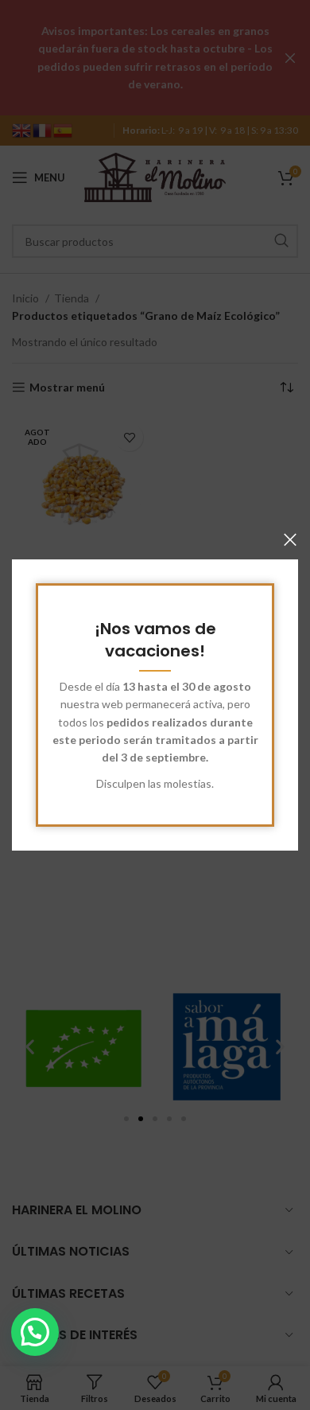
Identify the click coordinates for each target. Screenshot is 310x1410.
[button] (35, 1332)
